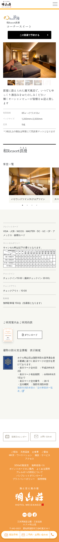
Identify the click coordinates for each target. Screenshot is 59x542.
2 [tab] (27, 205)
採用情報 (42, 478)
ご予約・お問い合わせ (37, 534)
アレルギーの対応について (29, 472)
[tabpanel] (29, 185)
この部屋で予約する (29, 35)
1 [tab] (22, 205)
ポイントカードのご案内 (21, 468)
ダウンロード (31, 334)
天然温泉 (24, 451)
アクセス (29, 458)
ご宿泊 (14, 451)
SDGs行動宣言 (21, 465)
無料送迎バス (38, 465)
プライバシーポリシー (24, 478)
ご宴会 (45, 451)
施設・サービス (42, 455)
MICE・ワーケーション (20, 455)
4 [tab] (36, 205)
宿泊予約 (13, 534)
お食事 (35, 451)
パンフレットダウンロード (29, 475)
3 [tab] (32, 205)
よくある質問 (43, 468)
